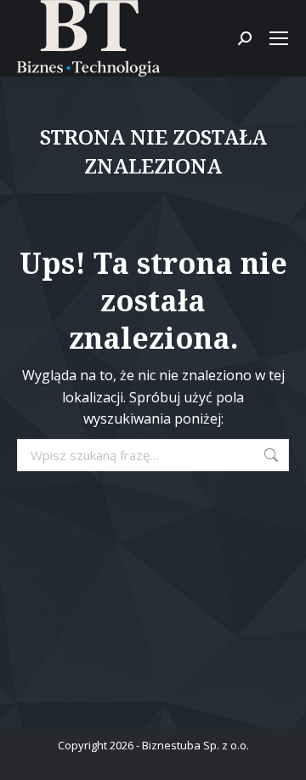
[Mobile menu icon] (279, 38)
